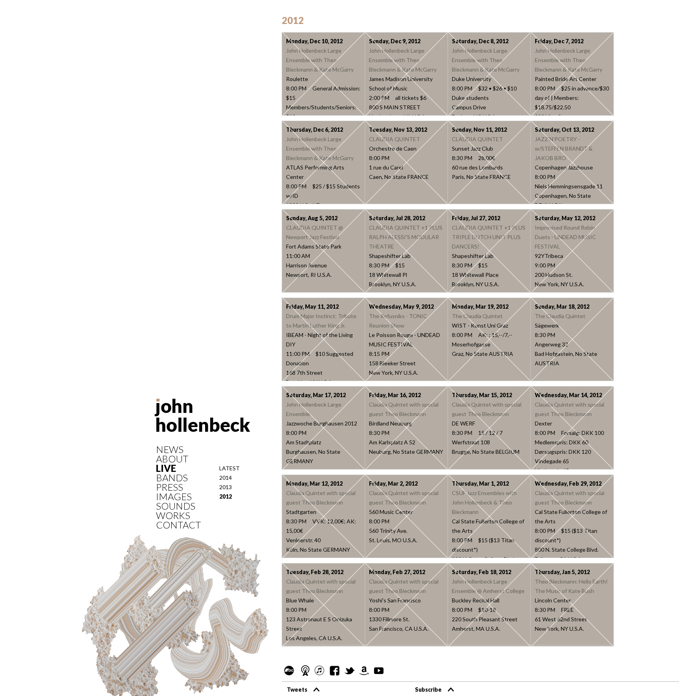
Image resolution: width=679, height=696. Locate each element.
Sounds (175, 506)
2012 (225, 496)
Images (174, 496)
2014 (225, 477)
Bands (172, 477)
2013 (225, 487)
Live (166, 468)
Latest (229, 468)
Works (173, 515)
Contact (178, 525)
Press (169, 487)
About (172, 459)
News (170, 449)
